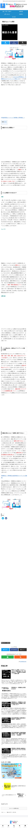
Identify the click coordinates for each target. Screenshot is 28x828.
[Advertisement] (14, 101)
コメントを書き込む (14, 808)
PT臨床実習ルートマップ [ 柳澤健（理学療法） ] (13, 117)
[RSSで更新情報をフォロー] (20, 657)
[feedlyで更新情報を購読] (7, 657)
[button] (25, 394)
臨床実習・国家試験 (6, 642)
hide (5, 121)
